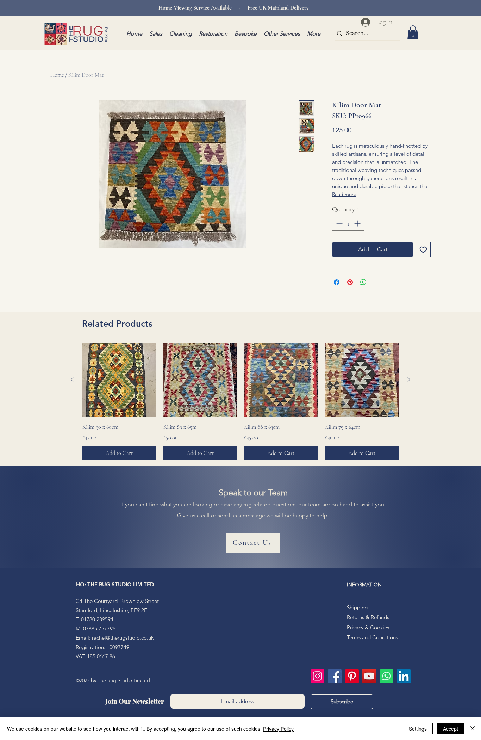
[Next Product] (409, 379)
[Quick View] (119, 380)
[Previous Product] (72, 379)
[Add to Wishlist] (423, 249)
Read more (344, 194)
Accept (450, 728)
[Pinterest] (352, 676)
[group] (240, 402)
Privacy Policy (278, 728)
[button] (413, 32)
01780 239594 (97, 619)
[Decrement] (338, 223)
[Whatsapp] (386, 676)
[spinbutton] (348, 223)
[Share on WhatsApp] (363, 282)
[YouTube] (369, 676)
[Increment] (357, 223)
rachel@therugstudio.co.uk (123, 637)
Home (57, 75)
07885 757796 (99, 628)
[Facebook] (335, 676)
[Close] (472, 728)
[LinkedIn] (404, 676)
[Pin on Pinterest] (350, 282)
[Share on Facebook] (336, 282)
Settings (418, 728)
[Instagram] (317, 676)
